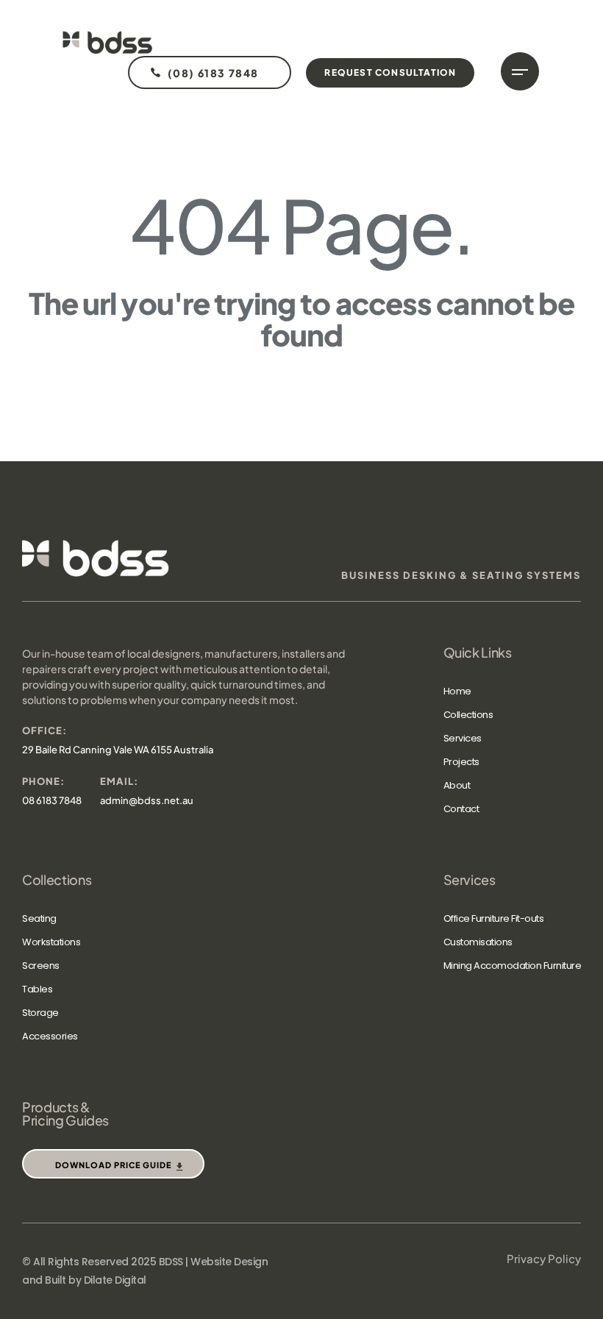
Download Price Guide (113, 1165)
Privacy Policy (544, 1258)
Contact (461, 809)
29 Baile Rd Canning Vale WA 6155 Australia (117, 750)
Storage (40, 1013)
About (457, 785)
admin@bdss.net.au (146, 800)
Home (457, 691)
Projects (461, 762)
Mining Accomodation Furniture (512, 966)
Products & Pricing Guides (65, 1114)
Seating (39, 918)
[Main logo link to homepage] (107, 42)
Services (462, 738)
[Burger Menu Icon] (520, 71)
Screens (41, 966)
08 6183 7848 (52, 800)
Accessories (50, 1036)
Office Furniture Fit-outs (493, 918)
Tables (37, 989)
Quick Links (477, 652)
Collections (468, 715)
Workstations (51, 942)
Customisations (478, 942)
